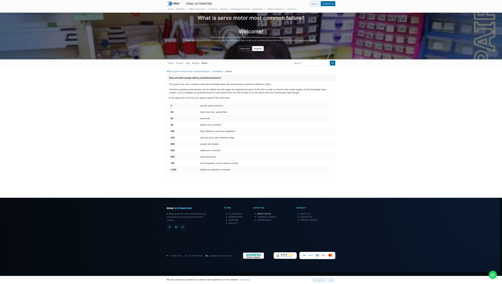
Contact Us (328, 3)
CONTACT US (306, 217)
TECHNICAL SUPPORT (267, 217)
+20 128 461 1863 (194, 256)
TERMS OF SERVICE (309, 220)
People (179, 63)
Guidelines (217, 71)
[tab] (251, 78)
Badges (195, 63)
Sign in (314, 3)
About (204, 63)
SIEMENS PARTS (235, 217)
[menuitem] (171, 9)
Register (258, 48)
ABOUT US (305, 214)
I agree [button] (330, 280)
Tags (187, 63)
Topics (171, 63)
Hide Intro (245, 48)
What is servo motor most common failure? (188, 71)
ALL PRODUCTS (235, 214)
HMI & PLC (233, 223)
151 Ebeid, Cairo (175, 256)
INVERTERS (233, 220)
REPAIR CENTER (264, 214)
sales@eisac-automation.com (220, 256)
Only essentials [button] (318, 280)
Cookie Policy (245, 280)
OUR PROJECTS (264, 220)
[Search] (332, 63)
